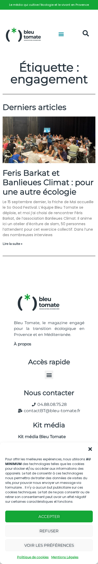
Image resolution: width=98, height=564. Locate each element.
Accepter (49, 516)
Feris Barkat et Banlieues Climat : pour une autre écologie (48, 182)
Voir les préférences (49, 545)
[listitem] (49, 5)
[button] (90, 449)
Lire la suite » (12, 244)
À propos (22, 343)
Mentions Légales (64, 557)
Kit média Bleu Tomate (40, 436)
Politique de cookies (33, 557)
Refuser (49, 530)
